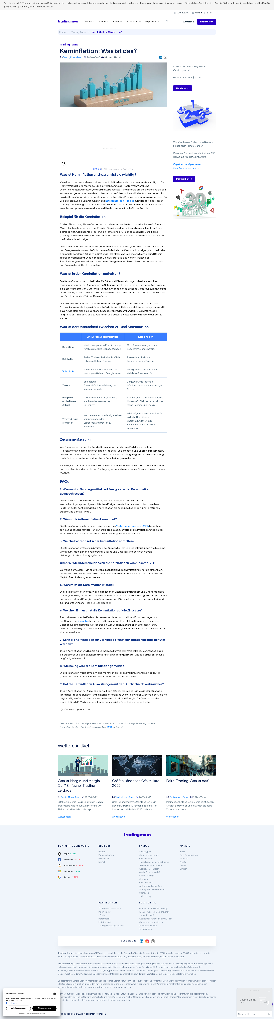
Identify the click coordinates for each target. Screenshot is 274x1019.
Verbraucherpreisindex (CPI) (132, 526)
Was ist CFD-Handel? (149, 868)
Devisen (183, 868)
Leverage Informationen (150, 865)
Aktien (183, 865)
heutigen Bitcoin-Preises (119, 200)
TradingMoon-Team (72, 57)
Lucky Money (145, 896)
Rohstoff (184, 858)
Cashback (144, 892)
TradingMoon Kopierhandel (111, 925)
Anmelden (188, 21)
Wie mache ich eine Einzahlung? (153, 908)
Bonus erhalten (184, 178)
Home (62, 32)
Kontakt (198, 13)
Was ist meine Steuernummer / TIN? (155, 918)
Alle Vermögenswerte (149, 855)
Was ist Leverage (147, 875)
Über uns (102, 851)
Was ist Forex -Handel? (149, 872)
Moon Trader (104, 911)
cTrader (102, 915)
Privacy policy (145, 929)
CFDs (110, 727)
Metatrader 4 (104, 918)
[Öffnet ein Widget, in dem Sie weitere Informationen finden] (254, 1002)
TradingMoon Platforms (109, 908)
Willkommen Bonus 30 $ (150, 886)
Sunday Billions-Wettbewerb (152, 889)
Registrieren (206, 21)
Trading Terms (78, 32)
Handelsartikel (146, 882)
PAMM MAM (103, 858)
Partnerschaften (106, 855)
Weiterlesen (64, 816)
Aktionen (143, 879)
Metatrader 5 (104, 922)
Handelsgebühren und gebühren (154, 862)
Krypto (183, 862)
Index (182, 851)
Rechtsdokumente (148, 925)
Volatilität (68, 371)
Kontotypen (145, 851)
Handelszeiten (145, 858)
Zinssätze (83, 620)
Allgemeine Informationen (151, 922)
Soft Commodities (189, 855)
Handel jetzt (182, 88)
